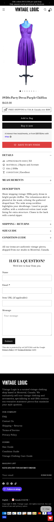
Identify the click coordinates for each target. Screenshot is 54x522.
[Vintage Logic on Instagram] (7, 484)
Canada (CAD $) (21, 499)
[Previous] (4, 3)
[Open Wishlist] (50, 518)
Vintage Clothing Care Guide (17, 456)
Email (6, 285)
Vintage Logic (22, 503)
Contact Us (8, 421)
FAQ (4, 416)
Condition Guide (10, 451)
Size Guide (8, 447)
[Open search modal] (45, 9)
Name (5, 272)
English (5, 499)
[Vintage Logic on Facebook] (3, 484)
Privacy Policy (8, 349)
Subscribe (46, 475)
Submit (9, 341)
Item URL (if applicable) (14, 297)
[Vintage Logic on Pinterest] (11, 484)
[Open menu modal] (3, 9)
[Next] (49, 3)
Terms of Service (24, 349)
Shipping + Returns (12, 425)
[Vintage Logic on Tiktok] (15, 484)
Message (6, 310)
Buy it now (27, 125)
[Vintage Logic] (27, 9)
